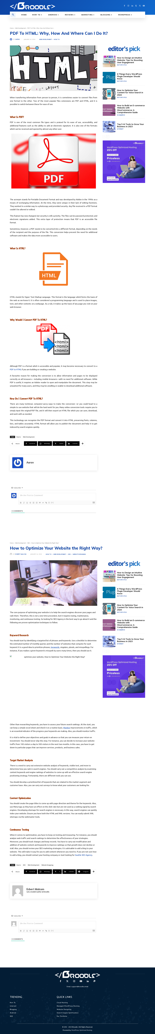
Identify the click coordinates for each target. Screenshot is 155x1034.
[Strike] (30, 502)
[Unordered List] (36, 502)
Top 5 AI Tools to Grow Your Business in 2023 (130, 125)
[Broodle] (42, 5)
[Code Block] (43, 502)
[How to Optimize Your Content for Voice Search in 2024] (109, 94)
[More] (82, 443)
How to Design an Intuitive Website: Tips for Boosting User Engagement (130, 60)
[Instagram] (128, 5)
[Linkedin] (132, 5)
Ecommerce (121, 115)
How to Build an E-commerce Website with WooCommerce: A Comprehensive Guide (131, 109)
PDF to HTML (15, 369)
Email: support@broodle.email (77, 986)
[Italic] (24, 502)
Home (12, 28)
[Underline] (27, 502)
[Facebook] (124, 5)
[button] (13, 14)
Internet (120, 129)
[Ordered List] (33, 502)
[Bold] (20, 502)
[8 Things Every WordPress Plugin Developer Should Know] (109, 77)
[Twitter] (140, 5)
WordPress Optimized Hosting (81, 1030)
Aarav (17, 39)
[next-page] (107, 136)
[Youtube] (143, 5)
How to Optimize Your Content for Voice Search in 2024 (130, 92)
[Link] (46, 502)
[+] (52, 502)
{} (49, 502)
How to (57, 39)
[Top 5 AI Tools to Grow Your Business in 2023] (109, 126)
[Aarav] (11, 39)
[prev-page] (104, 136)
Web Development (20, 28)
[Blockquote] (39, 502)
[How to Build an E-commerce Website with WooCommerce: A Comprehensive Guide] (109, 110)
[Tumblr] (136, 5)
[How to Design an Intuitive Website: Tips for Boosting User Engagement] (109, 61)
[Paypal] (94, 981)
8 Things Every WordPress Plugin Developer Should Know (129, 76)
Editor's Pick (122, 65)
